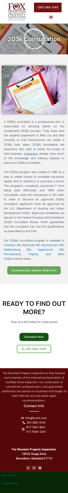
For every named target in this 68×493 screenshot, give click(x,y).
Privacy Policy (9, 475)
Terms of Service (10, 483)
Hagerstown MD (50, 249)
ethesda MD (32, 245)
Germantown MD (52, 245)
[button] (51, 17)
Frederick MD (12, 245)
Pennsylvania (12, 254)
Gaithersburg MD (17, 249)
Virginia (33, 254)
